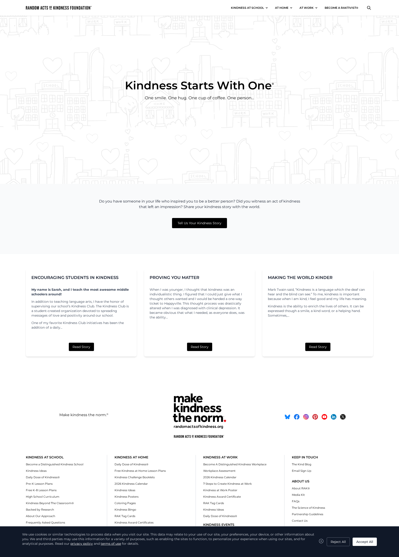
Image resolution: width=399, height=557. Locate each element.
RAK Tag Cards (125, 516)
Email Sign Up (301, 470)
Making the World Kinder (300, 277)
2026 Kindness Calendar (131, 483)
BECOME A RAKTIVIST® (341, 7)
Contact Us (300, 520)
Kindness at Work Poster (220, 490)
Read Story (81, 347)
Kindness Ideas (36, 470)
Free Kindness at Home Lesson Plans (140, 470)
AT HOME (281, 7)
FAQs (295, 501)
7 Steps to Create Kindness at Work (227, 483)
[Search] (369, 8)
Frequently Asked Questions (45, 522)
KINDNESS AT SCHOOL (247, 7)
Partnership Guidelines (307, 514)
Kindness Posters (127, 496)
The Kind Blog (301, 464)
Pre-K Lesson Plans (39, 483)
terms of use (111, 544)
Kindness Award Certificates (134, 522)
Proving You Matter (174, 277)
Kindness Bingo (125, 509)
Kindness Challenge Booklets (135, 477)
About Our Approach (40, 516)
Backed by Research (40, 509)
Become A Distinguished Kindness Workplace (234, 464)
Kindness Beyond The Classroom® (50, 503)
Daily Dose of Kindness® (43, 477)
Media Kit (298, 494)
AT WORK (306, 7)
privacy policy (81, 544)
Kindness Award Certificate (222, 496)
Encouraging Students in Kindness (74, 277)
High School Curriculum (42, 496)
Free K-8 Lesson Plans (41, 490)
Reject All (338, 542)
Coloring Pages (125, 503)
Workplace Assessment (219, 470)
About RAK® (301, 488)
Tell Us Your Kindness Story (199, 223)
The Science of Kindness (308, 507)
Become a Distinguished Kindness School (54, 464)
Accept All (364, 542)
